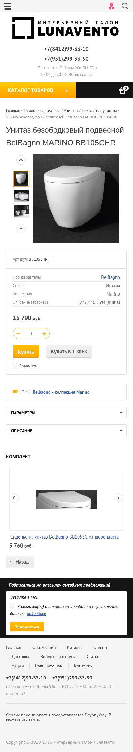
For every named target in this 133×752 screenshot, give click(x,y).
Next (21, 228)
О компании (44, 647)
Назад (22, 561)
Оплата (100, 647)
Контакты (83, 666)
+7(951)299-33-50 (66, 58)
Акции (18, 666)
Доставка (20, 656)
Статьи (93, 656)
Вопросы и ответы (58, 656)
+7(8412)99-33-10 (66, 48)
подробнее (36, 613)
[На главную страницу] (66, 29)
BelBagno (110, 277)
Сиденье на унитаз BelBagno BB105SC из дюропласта (64, 537)
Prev (21, 160)
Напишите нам (49, 666)
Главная (13, 647)
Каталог (74, 647)
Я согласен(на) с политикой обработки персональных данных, (64, 610)
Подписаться (27, 627)
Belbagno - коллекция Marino (61, 392)
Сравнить (28, 366)
